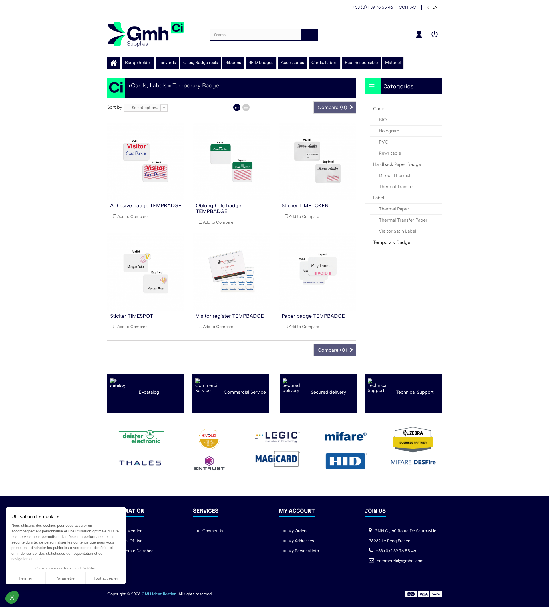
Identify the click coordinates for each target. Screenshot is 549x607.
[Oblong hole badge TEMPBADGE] (231, 161)
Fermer (25, 578)
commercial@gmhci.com (400, 560)
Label (378, 197)
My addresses (301, 540)
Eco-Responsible (361, 62)
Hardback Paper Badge (397, 164)
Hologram (389, 131)
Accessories (292, 62)
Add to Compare (132, 216)
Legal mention (129, 530)
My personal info (303, 550)
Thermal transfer (396, 186)
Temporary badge (391, 242)
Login (434, 34)
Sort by (114, 107)
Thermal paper (394, 209)
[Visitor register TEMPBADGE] (231, 272)
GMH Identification (159, 594)
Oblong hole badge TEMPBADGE (218, 208)
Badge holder (138, 62)
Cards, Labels (324, 62)
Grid (236, 107)
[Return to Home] (116, 88)
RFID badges (260, 62)
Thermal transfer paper (403, 220)
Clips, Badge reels (200, 62)
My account (419, 34)
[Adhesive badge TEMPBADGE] (145, 161)
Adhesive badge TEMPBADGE (146, 205)
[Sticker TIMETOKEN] (317, 161)
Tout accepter (106, 578)
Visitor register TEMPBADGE (230, 316)
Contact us (212, 530)
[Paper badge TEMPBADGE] (317, 272)
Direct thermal (394, 175)
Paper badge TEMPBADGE (313, 316)
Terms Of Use (129, 540)
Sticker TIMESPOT (131, 316)
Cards (379, 108)
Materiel (393, 62)
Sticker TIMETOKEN (305, 205)
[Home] (113, 63)
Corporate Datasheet (136, 550)
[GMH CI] (145, 34)
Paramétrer (65, 578)
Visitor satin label (397, 231)
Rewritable (390, 153)
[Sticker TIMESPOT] (145, 272)
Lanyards (167, 62)
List (246, 107)
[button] (12, 597)
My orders (297, 530)
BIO (383, 119)
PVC (383, 142)
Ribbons (233, 62)
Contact (409, 7)
